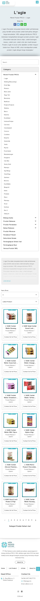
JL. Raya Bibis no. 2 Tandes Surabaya (8, 579)
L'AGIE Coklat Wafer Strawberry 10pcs (10, 397)
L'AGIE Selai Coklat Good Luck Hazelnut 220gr (29, 327)
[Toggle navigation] (37, 2)
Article (23, 568)
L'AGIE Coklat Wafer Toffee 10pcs (29, 397)
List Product (13, 568)
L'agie (28, 18)
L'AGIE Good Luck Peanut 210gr (10, 501)
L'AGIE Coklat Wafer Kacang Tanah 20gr (29, 501)
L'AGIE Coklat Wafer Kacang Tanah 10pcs (10, 327)
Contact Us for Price (10, 337)
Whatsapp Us (27, 581)
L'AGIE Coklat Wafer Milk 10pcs (10, 431)
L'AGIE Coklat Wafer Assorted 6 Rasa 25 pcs (10, 362)
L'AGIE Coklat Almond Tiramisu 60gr (11, 466)
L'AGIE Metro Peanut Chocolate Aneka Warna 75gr (29, 466)
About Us (20, 562)
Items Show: (5, 290)
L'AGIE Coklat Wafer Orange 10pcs (29, 362)
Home (3, 568)
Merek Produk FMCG (17, 18)
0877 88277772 (28, 578)
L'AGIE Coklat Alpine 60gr (29, 431)
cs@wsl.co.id (27, 584)
